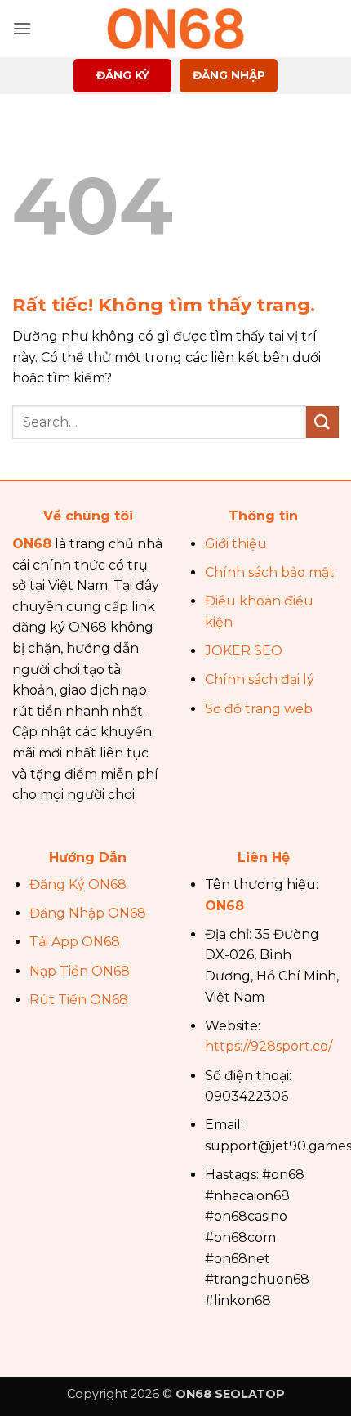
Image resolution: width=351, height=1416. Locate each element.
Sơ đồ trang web (259, 709)
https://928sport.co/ (268, 1046)
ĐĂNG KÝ (122, 75)
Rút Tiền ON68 (78, 999)
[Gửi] (322, 422)
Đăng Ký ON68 (78, 884)
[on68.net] (175, 28)
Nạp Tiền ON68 (79, 971)
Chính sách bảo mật (270, 572)
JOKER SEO (243, 651)
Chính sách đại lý (259, 679)
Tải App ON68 (74, 941)
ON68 (31, 544)
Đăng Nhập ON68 (87, 913)
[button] (22, 28)
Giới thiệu (236, 544)
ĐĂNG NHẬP (229, 75)
